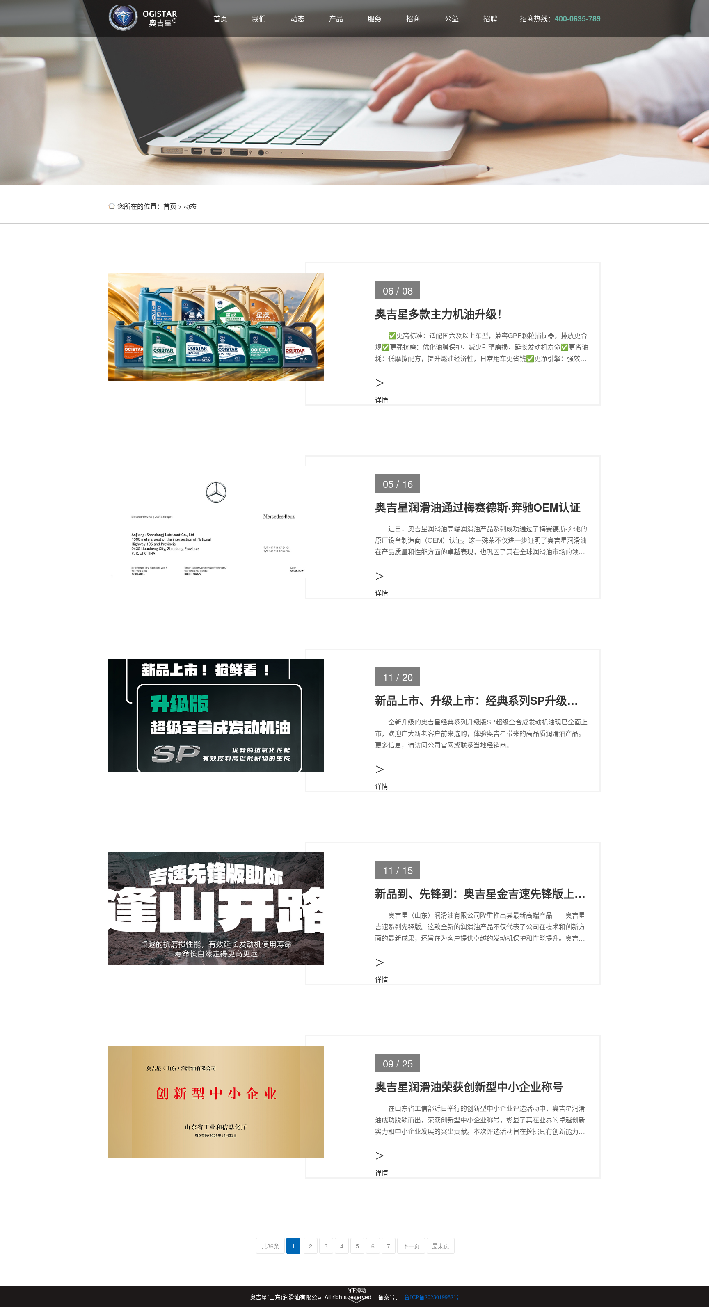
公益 (452, 18)
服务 (375, 18)
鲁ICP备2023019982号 (431, 1297)
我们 (259, 18)
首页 (220, 18)
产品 (336, 18)
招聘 (490, 18)
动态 (297, 18)
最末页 (440, 1246)
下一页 (411, 1246)
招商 (413, 18)
